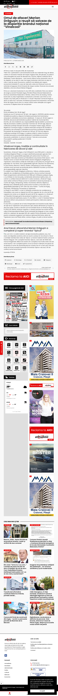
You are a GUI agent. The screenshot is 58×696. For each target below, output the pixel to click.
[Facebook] (5, 66)
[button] (16, 307)
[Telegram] (20, 66)
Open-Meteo (18, 411)
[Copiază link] (32, 66)
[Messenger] (24, 66)
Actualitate (8, 663)
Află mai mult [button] (34, 687)
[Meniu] (52, 6)
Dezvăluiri (7, 665)
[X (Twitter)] (12, 66)
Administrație (8, 668)
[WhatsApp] (9, 66)
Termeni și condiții (36, 642)
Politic (6, 670)
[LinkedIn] (16, 66)
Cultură (7, 672)
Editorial (7, 674)
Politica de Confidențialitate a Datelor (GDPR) (41, 645)
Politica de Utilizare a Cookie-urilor (40, 648)
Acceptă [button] (42, 691)
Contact (33, 650)
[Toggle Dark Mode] (1, 683)
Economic (8, 13)
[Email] (28, 66)
